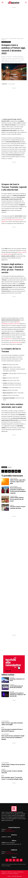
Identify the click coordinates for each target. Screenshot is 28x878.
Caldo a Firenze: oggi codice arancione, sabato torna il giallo (17, 481)
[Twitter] (6, 471)
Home (2, 38)
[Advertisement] (14, 22)
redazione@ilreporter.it (9, 831)
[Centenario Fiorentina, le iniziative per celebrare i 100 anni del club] (5, 694)
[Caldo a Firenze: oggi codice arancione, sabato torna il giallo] (5, 481)
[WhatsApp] (12, 471)
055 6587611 (9, 829)
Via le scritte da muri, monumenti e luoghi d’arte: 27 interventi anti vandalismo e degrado (12, 737)
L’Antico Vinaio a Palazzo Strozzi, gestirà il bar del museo (17, 499)
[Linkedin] (9, 471)
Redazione (4, 83)
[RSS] (14, 860)
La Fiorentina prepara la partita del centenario (16, 686)
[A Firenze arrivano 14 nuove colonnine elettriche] (5, 507)
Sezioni (6, 38)
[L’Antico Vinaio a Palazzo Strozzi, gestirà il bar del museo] (5, 499)
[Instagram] (10, 860)
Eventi (2, 727)
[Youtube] (21, 860)
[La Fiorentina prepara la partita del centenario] (5, 687)
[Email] (19, 471)
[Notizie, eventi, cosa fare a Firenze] (13, 2)
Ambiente (12, 505)
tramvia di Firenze (16, 342)
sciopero (10, 467)
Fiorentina (12, 677)
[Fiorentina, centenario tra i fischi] (5, 680)
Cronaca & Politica (12, 38)
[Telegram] (16, 471)
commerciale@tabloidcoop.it (11, 853)
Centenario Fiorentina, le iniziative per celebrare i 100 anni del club (17, 694)
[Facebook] (2, 471)
